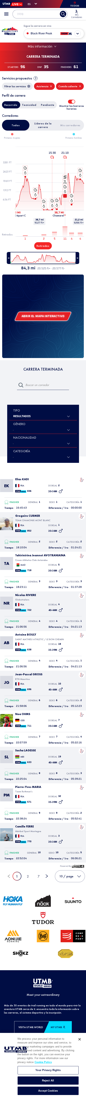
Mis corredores (70, 125)
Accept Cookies (48, 1090)
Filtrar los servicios (15, 86)
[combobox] (13, 443)
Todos (16, 125)
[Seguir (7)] (82, 714)
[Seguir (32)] (82, 787)
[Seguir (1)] (82, 516)
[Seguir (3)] (82, 827)
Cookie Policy (43, 1062)
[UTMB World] (43, 983)
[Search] (63, 14)
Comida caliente (67, 86)
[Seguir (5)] (82, 556)
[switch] (71, 102)
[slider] (43, 258)
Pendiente (47, 105)
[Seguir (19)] (82, 751)
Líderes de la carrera (42, 125)
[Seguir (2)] (82, 480)
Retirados (43, 246)
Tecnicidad (29, 105)
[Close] (79, 1039)
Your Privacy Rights (47, 1070)
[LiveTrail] (78, 866)
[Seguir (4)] (82, 595)
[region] (43, 1065)
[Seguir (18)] (82, 635)
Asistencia (42, 86)
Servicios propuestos (17, 78)
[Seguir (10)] (82, 675)
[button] (82, 480)
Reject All (48, 1080)
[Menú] (6, 14)
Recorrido (10, 105)
